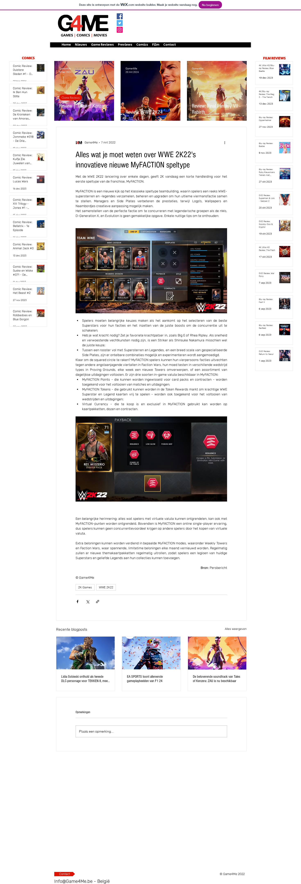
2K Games (85, 587)
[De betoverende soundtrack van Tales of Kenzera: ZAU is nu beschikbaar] (217, 653)
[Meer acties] (224, 142)
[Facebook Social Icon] (120, 16)
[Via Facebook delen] (77, 601)
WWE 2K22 (106, 587)
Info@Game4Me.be (73, 881)
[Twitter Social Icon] (120, 23)
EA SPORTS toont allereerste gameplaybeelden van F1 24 (145, 678)
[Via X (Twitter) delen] (87, 601)
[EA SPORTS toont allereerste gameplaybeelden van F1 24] (151, 653)
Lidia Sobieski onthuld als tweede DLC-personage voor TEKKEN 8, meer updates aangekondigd (85, 678)
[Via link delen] (98, 601)
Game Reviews (70, 97)
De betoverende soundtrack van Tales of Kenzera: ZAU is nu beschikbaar (216, 678)
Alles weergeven (236, 629)
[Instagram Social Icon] (120, 30)
